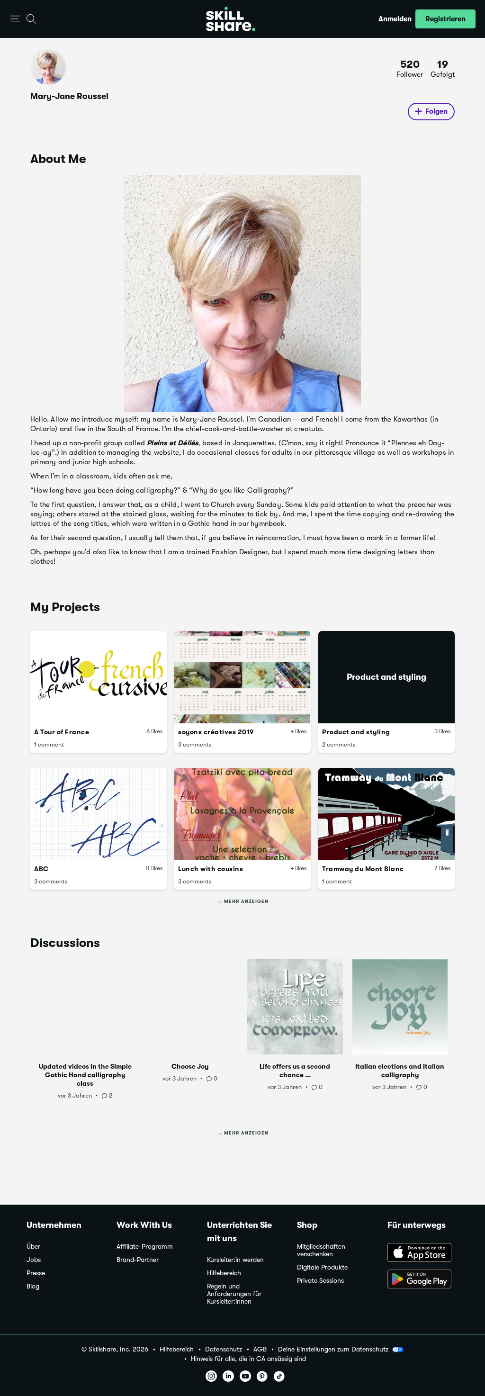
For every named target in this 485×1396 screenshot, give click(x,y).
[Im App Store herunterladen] (422, 1253)
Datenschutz (223, 1349)
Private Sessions (320, 1280)
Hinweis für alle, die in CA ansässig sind (248, 1358)
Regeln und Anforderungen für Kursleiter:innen (234, 1294)
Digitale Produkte (322, 1267)
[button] (15, 19)
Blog (33, 1286)
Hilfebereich (224, 1273)
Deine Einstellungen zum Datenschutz (333, 1349)
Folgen (436, 111)
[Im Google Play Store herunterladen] (422, 1280)
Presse (36, 1273)
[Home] (230, 19)
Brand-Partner (138, 1259)
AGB (260, 1349)
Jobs (34, 1259)
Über (33, 1246)
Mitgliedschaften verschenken (321, 1250)
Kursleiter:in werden (235, 1259)
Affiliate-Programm (145, 1246)
